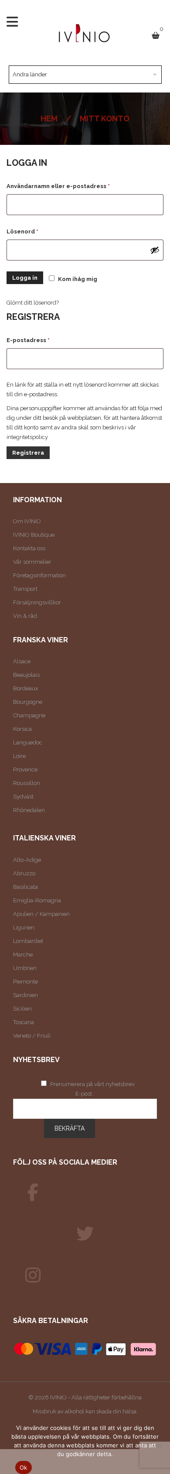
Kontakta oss (29, 548)
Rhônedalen (29, 810)
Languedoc (27, 742)
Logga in (24, 277)
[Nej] (159, 1445)
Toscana (23, 1022)
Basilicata (25, 887)
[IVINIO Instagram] (32, 1275)
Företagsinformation (39, 575)
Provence (25, 769)
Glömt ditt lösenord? (33, 302)
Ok (23, 1467)
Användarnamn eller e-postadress (78, 185)
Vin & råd (25, 616)
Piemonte (25, 981)
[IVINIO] (32, 1192)
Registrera (28, 452)
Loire (19, 756)
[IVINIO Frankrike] (85, 1234)
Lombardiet (28, 941)
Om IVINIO (27, 521)
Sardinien (25, 995)
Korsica (22, 729)
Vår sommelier (32, 562)
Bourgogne (27, 702)
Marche (23, 954)
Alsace (22, 661)
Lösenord (42, 231)
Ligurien (23, 927)
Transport (25, 589)
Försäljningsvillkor (37, 602)
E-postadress (48, 339)
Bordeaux (25, 688)
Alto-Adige (27, 860)
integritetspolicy (27, 437)
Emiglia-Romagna (37, 900)
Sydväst (23, 796)
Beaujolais (26, 675)
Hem (49, 118)
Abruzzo (24, 873)
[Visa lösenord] (155, 250)
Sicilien (22, 1008)
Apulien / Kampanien (41, 914)
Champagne (29, 715)
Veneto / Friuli (32, 1035)
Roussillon (26, 783)
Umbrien (25, 968)
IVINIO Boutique (33, 534)
